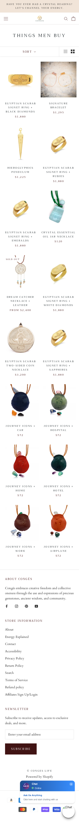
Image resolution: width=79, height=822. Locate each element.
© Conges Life (39, 771)
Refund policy (14, 687)
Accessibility (13, 651)
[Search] (66, 18)
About (9, 629)
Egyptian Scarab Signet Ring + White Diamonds (58, 301)
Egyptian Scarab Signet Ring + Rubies (58, 172)
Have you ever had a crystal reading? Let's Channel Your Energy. (39, 6)
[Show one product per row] (65, 51)
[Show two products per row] (73, 51)
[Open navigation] (6, 18)
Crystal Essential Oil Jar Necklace (59, 234)
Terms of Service (16, 680)
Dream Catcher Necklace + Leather (20, 301)
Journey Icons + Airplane (59, 549)
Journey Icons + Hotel (59, 488)
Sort (28, 51)
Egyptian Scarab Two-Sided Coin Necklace (20, 365)
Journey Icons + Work (20, 549)
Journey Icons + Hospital (59, 428)
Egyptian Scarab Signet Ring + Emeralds (20, 236)
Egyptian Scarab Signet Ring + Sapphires (58, 365)
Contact (10, 644)
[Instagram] (16, 606)
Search (9, 673)
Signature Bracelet (58, 105)
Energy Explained (17, 637)
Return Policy (14, 666)
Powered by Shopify (39, 777)
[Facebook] (6, 606)
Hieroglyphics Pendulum (20, 170)
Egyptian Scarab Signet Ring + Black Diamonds (20, 107)
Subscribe (21, 749)
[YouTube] (36, 606)
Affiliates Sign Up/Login (21, 694)
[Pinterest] (26, 606)
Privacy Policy (14, 658)
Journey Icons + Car (20, 428)
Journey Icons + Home (20, 488)
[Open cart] (73, 19)
